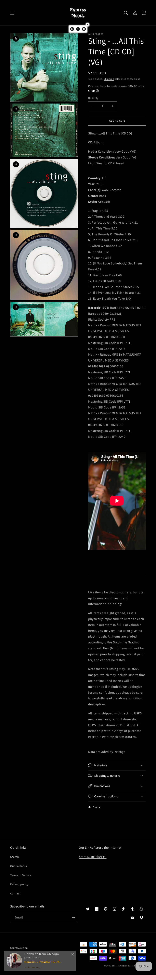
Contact (15, 893)
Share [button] (96, 807)
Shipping (109, 78)
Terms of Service (20, 875)
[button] (12, 12)
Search (14, 857)
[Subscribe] (73, 917)
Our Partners (18, 866)
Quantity (93, 98)
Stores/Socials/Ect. (92, 857)
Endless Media (119, 965)
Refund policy (19, 884)
